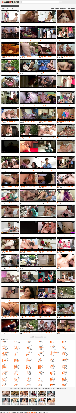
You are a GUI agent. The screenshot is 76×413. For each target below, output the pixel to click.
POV (15, 373)
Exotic (51, 353)
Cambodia (52, 346)
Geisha (63, 356)
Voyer (63, 384)
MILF (2, 106)
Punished (16, 374)
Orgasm (27, 371)
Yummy (63, 385)
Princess (51, 373)
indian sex (10, 412)
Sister (27, 377)
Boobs (39, 345)
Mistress (39, 367)
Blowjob (3, 73)
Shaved (3, 377)
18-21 (58, 236)
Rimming (3, 375)
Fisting (15, 355)
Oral (15, 371)
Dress (63, 352)
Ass (40, 268)
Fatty (23, 122)
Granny (23, 73)
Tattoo (63, 380)
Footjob (51, 355)
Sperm (63, 378)
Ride (63, 374)
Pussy (27, 374)
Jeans (51, 362)
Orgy (39, 371)
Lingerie (63, 365)
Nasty (51, 368)
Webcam (3, 385)
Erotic (39, 353)
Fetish (39, 354)
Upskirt (3, 384)
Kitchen (39, 364)
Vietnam (39, 384)
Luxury (27, 366)
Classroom (21, 203)
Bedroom (27, 343)
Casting (15, 347)
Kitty (51, 364)
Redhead (51, 374)
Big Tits (40, 106)
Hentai (51, 359)
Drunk (3, 353)
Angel (51, 341)
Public (3, 374)
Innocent (3, 362)
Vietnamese (47, 388)
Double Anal (40, 352)
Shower (15, 377)
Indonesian (64, 361)
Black (4, 252)
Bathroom (58, 57)
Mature (6, 73)
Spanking (51, 378)
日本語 (51, 388)
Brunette (43, 187)
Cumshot (24, 187)
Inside (15, 362)
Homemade (16, 360)
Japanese (40, 362)
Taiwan (51, 380)
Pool (51, 372)
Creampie (28, 349)
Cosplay (39, 348)
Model (63, 367)
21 (65, 8)
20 (63, 8)
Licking (51, 365)
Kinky (15, 364)
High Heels (4, 360)
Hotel (3, 361)
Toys (15, 383)
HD (38, 359)
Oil (62, 369)
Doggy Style (4, 352)
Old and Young (5, 371)
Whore (27, 385)
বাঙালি (62, 388)
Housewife (16, 361)
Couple (3, 349)
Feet (27, 354)
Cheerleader (40, 347)
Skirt (39, 377)
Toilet (3, 383)
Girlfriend (3, 358)
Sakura (27, 375)
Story (39, 379)
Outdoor (63, 371)
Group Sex (64, 358)
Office (51, 369)
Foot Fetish (40, 355)
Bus (57, 138)
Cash (3, 347)
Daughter (43, 41)
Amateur (3, 41)
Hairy (3, 359)
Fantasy (3, 354)
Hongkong (28, 360)
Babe (27, 342)
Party (15, 372)
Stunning (15, 380)
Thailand (51, 381)
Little (3, 366)
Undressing (52, 383)
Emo (27, 353)
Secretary (52, 375)
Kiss (27, 364)
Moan (51, 367)
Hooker (39, 360)
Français (18, 388)
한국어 (54, 388)
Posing (3, 373)
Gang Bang (52, 356)
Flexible (27, 355)
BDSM (63, 342)
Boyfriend (21, 106)
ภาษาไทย (57, 388)
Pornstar (63, 372)
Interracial (28, 362)
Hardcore (28, 359)
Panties (3, 372)
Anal (23, 236)
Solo (39, 378)
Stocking (27, 379)
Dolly (15, 352)
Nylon (39, 369)
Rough (15, 375)
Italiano (22, 388)
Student (3, 380)
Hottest (15, 5)
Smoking (27, 378)
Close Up (42, 106)
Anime (63, 341)
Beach (3, 343)
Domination (28, 352)
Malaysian (40, 366)
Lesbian (39, 365)
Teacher (3, 381)
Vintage (51, 384)
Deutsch (14, 388)
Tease (15, 381)
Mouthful (27, 368)
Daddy (15, 351)
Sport (3, 379)
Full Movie (28, 356)
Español (28, 388)
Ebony (15, 353)
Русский (25, 388)
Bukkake (15, 346)
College (27, 348)
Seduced (63, 375)
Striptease (64, 379)
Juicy (3, 364)
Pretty (39, 373)
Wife (39, 385)
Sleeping (63, 377)
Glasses (15, 358)
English (11, 388)
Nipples (3, 369)
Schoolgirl (40, 375)
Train (27, 383)
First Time (4, 355)
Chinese (63, 347)
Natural (63, 368)
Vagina (15, 384)
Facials (63, 353)
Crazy (15, 349)
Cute (3, 351)
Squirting (15, 379)
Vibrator (27, 384)
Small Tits (16, 378)
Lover (15, 366)
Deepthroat (52, 351)
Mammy (41, 301)
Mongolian (4, 368)
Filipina (51, 354)
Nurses (27, 369)
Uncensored (40, 383)
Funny (39, 356)
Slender (3, 378)
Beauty (3, 268)
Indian (51, 361)
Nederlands (39, 388)
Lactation (3, 365)
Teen (4, 106)
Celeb (27, 347)
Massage (63, 366)
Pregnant (27, 373)
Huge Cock (28, 361)
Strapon (51, 379)
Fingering (63, 354)
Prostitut (63, 373)
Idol (38, 361)
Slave (51, 377)
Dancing (27, 351)
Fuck (24, 171)
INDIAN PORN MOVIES (31, 412)
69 (14, 341)
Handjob (42, 73)
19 (61, 8)
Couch (24, 268)
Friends (24, 106)
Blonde (40, 73)
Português (35, 388)
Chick (51, 347)
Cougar (24, 57)
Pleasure (39, 372)
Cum (39, 349)
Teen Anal (40, 381)
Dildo (5, 41)
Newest (6, 5)
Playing (27, 372)
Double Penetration (59, 301)
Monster (15, 368)
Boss (51, 345)
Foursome (64, 355)
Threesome (64, 381)
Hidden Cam (64, 359)
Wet (14, 385)
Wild (50, 385)
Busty (59, 138)
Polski (43, 388)
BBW (57, 73)
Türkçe (32, 388)
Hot (62, 360)
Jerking (63, 362)
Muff (39, 368)
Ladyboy (15, 365)
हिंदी (60, 388)
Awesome (16, 342)
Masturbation (4, 367)
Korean (63, 364)
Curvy (63, 349)
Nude (15, 369)
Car (62, 346)
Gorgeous (28, 358)
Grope (51, 358)
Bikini (63, 343)
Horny (51, 360)
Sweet (39, 380)
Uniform (63, 383)
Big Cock (40, 41)
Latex (27, 365)
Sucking (27, 380)
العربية (65, 388)
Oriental (51, 371)
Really (39, 374)
